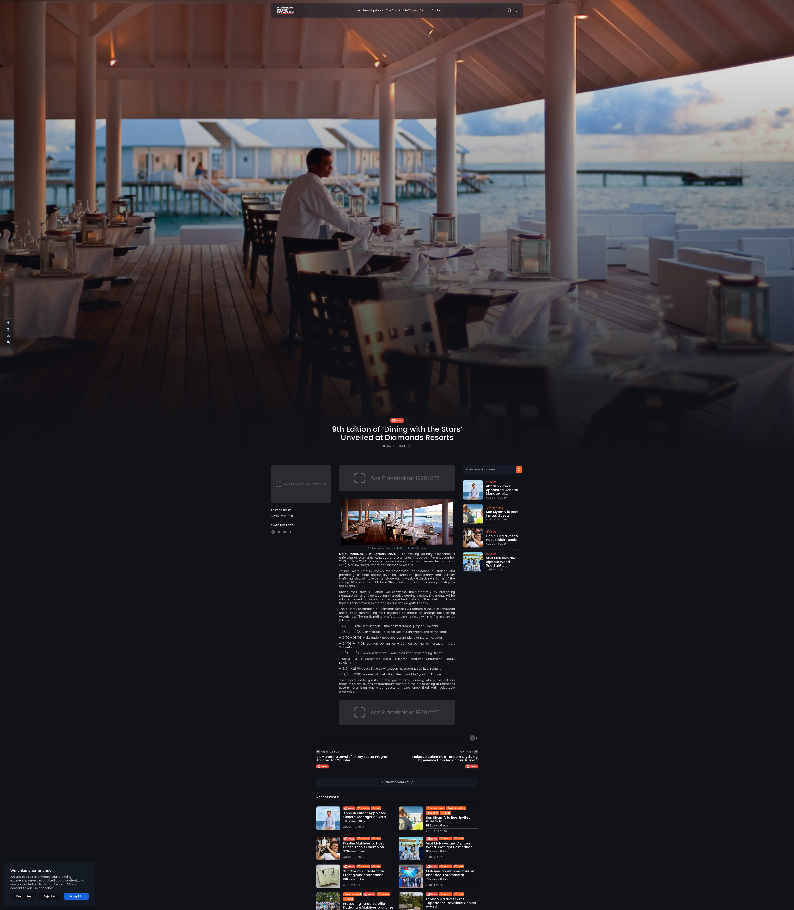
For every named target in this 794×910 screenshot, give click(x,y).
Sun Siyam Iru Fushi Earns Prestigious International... (365, 873)
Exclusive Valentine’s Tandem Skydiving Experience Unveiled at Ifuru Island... (445, 758)
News (398, 420)
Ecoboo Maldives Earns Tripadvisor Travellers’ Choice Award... (451, 903)
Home (356, 10)
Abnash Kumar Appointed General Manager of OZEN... (366, 815)
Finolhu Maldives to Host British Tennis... (502, 537)
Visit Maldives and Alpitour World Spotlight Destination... (450, 845)
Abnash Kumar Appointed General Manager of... (502, 490)
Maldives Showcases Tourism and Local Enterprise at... (450, 873)
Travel (376, 808)
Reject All (50, 896)
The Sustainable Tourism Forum (407, 10)
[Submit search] (519, 469)
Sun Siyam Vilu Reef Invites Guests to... (448, 819)
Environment (495, 507)
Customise (23, 896)
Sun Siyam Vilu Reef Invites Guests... (502, 513)
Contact (437, 10)
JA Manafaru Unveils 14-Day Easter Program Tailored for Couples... (353, 758)
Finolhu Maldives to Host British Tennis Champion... (364, 845)
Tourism (363, 808)
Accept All (76, 896)
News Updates (373, 10)
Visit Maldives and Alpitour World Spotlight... (501, 562)
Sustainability (456, 808)
